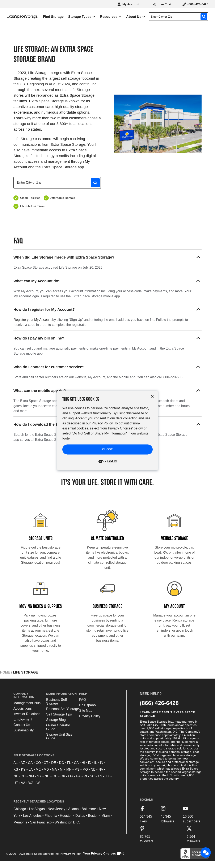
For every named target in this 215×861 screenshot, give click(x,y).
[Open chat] (206, 852)
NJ (23, 776)
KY (23, 769)
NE (93, 769)
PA (78, 776)
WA (31, 783)
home (5, 672)
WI (39, 783)
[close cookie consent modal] (152, 396)
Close (107, 449)
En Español (88, 705)
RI (85, 776)
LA (31, 769)
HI (83, 763)
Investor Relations (26, 714)
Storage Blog (56, 720)
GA (76, 763)
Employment (22, 719)
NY (39, 776)
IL (95, 763)
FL (69, 763)
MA (54, 769)
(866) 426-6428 (159, 703)
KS (15, 769)
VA (23, 783)
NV (100, 769)
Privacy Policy (89, 716)
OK (62, 776)
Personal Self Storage (62, 709)
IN (101, 763)
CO (38, 763)
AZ (23, 763)
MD (46, 769)
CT (46, 763)
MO (85, 769)
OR (70, 776)
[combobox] (179, 16)
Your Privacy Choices (99, 853)
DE (53, 763)
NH (15, 776)
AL (15, 763)
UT (15, 783)
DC (61, 763)
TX (107, 776)
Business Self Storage (56, 701)
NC (47, 776)
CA (30, 763)
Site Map (85, 710)
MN (69, 769)
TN (100, 776)
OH (55, 776)
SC (92, 776)
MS (77, 769)
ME (38, 769)
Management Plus (27, 703)
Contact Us (21, 725)
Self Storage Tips (59, 714)
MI (61, 769)
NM (31, 776)
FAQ (82, 699)
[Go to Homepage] (19, 16)
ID (89, 763)
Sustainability (23, 730)
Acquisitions (22, 708)
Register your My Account (32, 319)
